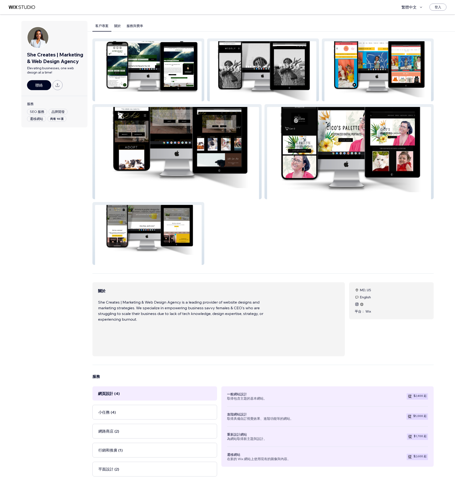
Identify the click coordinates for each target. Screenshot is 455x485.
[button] (148, 69)
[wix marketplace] (22, 7)
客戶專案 (102, 26)
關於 (117, 26)
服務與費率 (135, 26)
